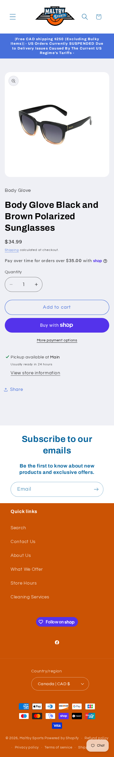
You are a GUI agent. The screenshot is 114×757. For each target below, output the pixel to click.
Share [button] (16, 389)
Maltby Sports (31, 738)
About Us (21, 555)
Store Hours (24, 583)
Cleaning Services (30, 597)
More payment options (57, 340)
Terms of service (58, 747)
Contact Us (23, 541)
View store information (35, 373)
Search (18, 528)
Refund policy (96, 738)
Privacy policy (27, 747)
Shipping (12, 250)
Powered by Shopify (62, 738)
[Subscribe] (96, 489)
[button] (13, 17)
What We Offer (27, 569)
